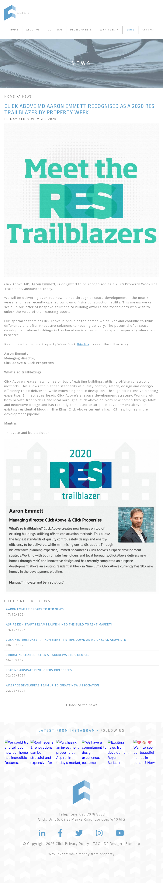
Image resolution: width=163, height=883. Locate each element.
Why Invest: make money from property (81, 854)
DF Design (113, 843)
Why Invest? (109, 29)
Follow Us (112, 731)
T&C (96, 843)
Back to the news (83, 705)
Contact (148, 29)
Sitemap (133, 843)
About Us (33, 29)
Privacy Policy (77, 843)
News (130, 29)
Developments (81, 29)
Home (14, 29)
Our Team (55, 29)
